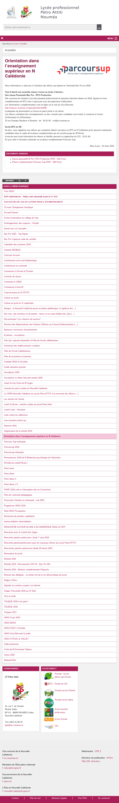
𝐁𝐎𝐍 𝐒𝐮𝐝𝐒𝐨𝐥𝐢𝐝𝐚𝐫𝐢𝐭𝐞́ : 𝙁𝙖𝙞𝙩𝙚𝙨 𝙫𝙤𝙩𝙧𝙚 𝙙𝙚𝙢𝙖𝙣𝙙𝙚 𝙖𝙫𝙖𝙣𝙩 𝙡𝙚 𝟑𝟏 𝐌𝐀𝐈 (30, 196)
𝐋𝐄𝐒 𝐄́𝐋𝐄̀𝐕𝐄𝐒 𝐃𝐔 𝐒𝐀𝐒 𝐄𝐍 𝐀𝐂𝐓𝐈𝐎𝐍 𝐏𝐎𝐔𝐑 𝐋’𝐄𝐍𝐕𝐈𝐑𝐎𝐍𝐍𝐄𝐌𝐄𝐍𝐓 (33, 202)
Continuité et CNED (13, 282)
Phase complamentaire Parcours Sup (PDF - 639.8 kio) (37, 162)
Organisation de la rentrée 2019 (18, 431)
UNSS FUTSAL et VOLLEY (16, 639)
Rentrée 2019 (10, 559)
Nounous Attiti (10, 426)
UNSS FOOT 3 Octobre (14, 628)
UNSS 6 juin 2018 (12, 617)
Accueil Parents (11, 212)
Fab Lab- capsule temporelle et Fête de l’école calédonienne (31, 340)
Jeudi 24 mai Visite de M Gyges (18, 383)
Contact (15, 798)
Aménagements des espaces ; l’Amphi (21, 223)
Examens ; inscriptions (14, 335)
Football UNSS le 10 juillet (16, 362)
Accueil (15, 44)
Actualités (23, 44)
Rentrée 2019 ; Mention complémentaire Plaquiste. (26, 569)
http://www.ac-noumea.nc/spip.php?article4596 (26, 108)
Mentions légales (59, 798)
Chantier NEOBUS (12, 250)
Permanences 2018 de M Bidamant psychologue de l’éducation (32, 457)
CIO (56, 726)
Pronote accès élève (64, 700)
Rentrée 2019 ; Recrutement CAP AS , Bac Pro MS (27, 564)
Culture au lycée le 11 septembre (18, 303)
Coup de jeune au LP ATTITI (16, 292)
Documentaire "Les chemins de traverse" (22, 319)
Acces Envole (61, 719)
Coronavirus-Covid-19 (13, 287)
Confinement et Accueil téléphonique (20, 260)
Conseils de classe (12, 276)
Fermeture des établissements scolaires (22, 346)
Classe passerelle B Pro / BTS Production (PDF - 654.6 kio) (39, 159)
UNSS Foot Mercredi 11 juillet (17, 633)
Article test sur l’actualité (15, 228)
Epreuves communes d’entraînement (20, 330)
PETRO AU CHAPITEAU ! (16, 463)
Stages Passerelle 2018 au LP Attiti (20, 591)
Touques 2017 (10, 612)
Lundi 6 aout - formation (14, 410)
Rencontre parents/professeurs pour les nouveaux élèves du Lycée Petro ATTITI (40, 543)
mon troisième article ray (15, 420)
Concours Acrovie (12, 255)
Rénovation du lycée (13, 553)
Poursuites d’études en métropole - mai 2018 (24, 500)
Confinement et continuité (15, 266)
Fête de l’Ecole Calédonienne (17, 351)
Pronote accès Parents (65, 690)
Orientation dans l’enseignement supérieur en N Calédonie (32, 436)
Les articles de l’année (14, 399)
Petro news (9, 468)
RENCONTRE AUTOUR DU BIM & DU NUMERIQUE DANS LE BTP (34, 527)
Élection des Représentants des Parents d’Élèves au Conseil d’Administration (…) (41, 324)
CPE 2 (98, 751)
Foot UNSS (9, 191)
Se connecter (104, 798)
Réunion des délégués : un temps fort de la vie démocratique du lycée (35, 575)
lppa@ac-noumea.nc (14, 725)
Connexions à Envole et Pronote (18, 271)
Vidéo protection (11, 644)
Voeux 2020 (9, 655)
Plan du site (35, 798)
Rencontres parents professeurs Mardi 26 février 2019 (28, 548)
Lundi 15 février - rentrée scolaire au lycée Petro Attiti (28, 404)
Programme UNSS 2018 (15, 505)
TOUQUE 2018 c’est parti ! (16, 601)
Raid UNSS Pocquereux (15, 511)
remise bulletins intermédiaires (17, 521)
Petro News (9, 473)
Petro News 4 (10, 479)
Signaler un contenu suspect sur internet (22, 585)
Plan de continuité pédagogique (18, 495)
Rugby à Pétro (10, 580)
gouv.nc (8, 781)
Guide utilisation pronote (15, 367)
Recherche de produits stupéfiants (19, 516)
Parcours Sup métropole (15, 442)
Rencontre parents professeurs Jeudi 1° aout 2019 (26, 537)
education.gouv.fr (12, 768)
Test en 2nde (10, 596)
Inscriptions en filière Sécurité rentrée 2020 (23, 378)
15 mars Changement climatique (18, 207)
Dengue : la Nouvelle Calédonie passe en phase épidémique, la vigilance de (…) (40, 308)
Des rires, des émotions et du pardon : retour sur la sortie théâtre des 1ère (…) (39, 314)
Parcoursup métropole (14, 452)
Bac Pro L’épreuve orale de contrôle (20, 239)
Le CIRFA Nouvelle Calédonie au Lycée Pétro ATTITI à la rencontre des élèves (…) (41, 393)
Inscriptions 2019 (11, 372)
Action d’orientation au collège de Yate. (21, 218)
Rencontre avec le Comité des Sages (20, 532)
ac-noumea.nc (11, 758)
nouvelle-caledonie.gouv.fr (17, 791)
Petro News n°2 (11, 484)
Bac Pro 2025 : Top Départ (16, 234)
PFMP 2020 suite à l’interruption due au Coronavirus (27, 489)
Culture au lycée (11, 298)
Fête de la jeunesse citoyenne (17, 356)
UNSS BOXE (10, 623)
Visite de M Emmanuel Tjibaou (18, 649)
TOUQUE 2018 (11, 607)
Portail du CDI (61, 684)
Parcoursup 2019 (11, 447)
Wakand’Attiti (10, 660)
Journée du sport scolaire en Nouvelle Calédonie (25, 388)
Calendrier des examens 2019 (17, 244)
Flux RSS (82, 798)
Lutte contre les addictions (16, 415)
